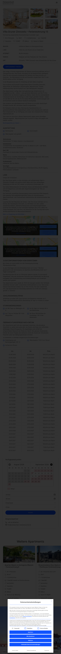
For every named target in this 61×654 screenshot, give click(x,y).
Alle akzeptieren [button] (30, 636)
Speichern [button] (30, 632)
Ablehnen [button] (30, 640)
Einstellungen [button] (12, 617)
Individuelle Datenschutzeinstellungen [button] (30, 644)
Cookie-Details (15, 650)
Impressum (46, 650)
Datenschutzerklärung (27, 616)
